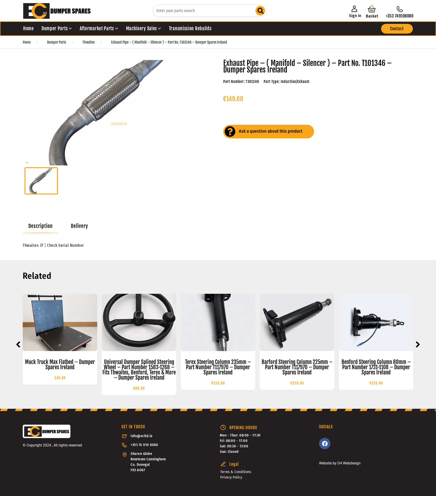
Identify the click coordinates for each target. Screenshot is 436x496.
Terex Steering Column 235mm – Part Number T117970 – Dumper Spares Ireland (218, 367)
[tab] (40, 226)
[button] (397, 29)
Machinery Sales (141, 28)
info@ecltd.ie (142, 436)
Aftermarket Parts (97, 28)
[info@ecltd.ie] (124, 436)
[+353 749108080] (400, 9)
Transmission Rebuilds (190, 28)
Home (28, 28)
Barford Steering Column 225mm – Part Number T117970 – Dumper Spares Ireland (297, 367)
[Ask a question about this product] (230, 131)
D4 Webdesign (349, 463)
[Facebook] (324, 443)
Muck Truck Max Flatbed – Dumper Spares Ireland (60, 365)
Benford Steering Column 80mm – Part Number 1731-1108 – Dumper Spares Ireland (376, 367)
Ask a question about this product (270, 131)
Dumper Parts (55, 28)
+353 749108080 (399, 15)
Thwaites (88, 42)
